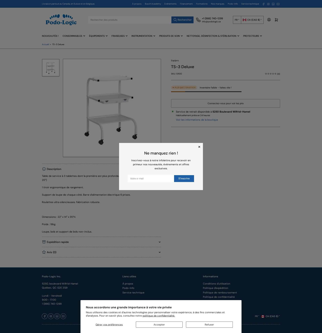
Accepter (159, 324)
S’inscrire (184, 178)
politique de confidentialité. (159, 315)
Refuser (209, 324)
